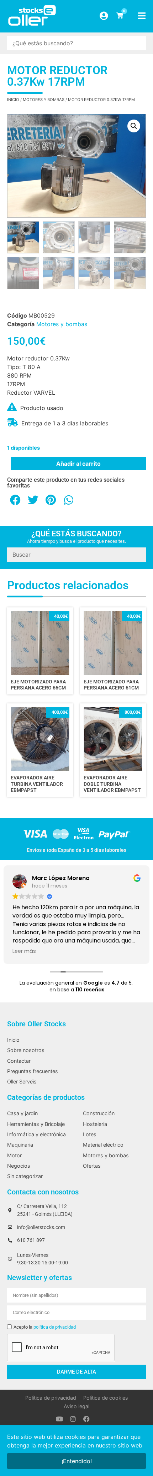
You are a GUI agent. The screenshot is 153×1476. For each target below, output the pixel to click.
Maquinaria (20, 1145)
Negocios (18, 1166)
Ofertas (92, 1166)
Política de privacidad (50, 1398)
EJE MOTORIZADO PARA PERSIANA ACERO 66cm (38, 685)
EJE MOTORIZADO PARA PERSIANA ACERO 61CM (111, 685)
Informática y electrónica (36, 1134)
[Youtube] (59, 1419)
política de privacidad (54, 1327)
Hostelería (95, 1124)
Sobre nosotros (25, 1050)
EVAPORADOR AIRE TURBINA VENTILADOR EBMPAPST (37, 784)
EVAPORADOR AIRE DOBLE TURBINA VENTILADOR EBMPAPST (112, 784)
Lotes (89, 1134)
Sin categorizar (25, 1176)
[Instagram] (73, 1419)
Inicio (13, 99)
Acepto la (45, 1327)
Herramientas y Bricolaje (36, 1124)
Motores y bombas (43, 99)
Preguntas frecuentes (32, 1071)
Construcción (99, 1113)
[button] (133, 126)
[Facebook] (86, 1419)
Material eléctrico (103, 1145)
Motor (14, 1155)
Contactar (19, 1061)
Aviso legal (76, 1406)
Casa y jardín (22, 1113)
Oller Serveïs (22, 1081)
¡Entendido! (77, 1461)
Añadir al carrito (78, 463)
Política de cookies (105, 1398)
